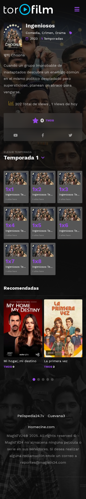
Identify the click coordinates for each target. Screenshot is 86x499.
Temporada (21, 155)
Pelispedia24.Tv (30, 416)
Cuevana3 (56, 416)
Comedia (33, 33)
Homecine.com (41, 427)
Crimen (47, 33)
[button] (34, 379)
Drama (60, 33)
